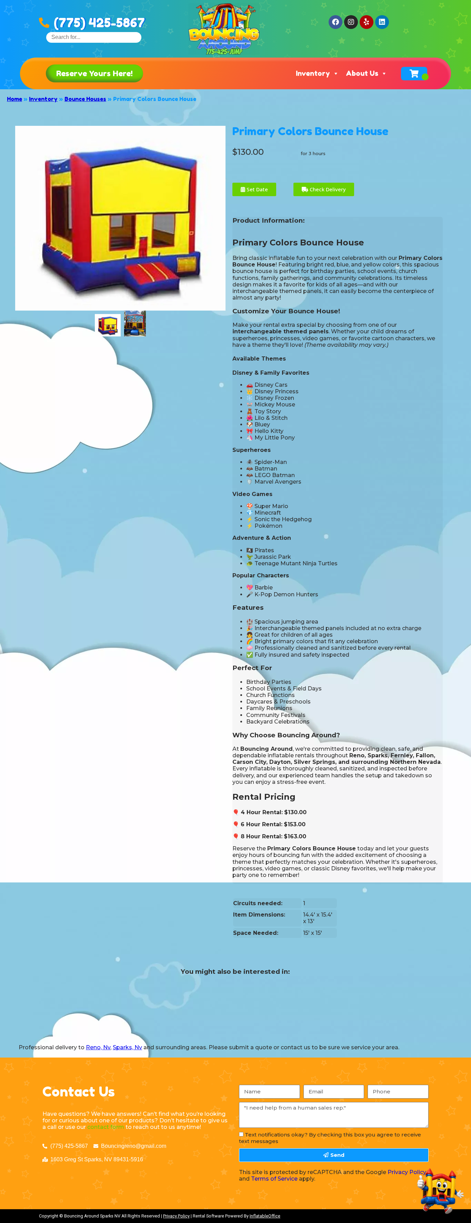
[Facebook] (335, 22)
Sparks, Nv (127, 1047)
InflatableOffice (265, 1216)
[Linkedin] (382, 22)
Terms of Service (274, 1178)
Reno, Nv (98, 1047)
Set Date (256, 189)
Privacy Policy (407, 1172)
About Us (362, 73)
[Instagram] (351, 22)
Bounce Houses (85, 98)
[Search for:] (93, 37)
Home (14, 98)
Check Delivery (327, 189)
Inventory (313, 73)
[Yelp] (366, 22)
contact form (105, 1127)
